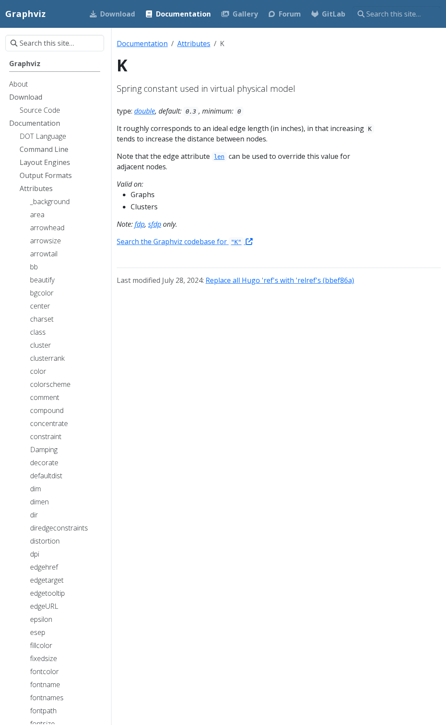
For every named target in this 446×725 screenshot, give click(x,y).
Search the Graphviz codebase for (179, 241)
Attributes (193, 43)
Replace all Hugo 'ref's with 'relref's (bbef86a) (280, 280)
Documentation (142, 43)
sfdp (154, 224)
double (144, 111)
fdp (140, 224)
